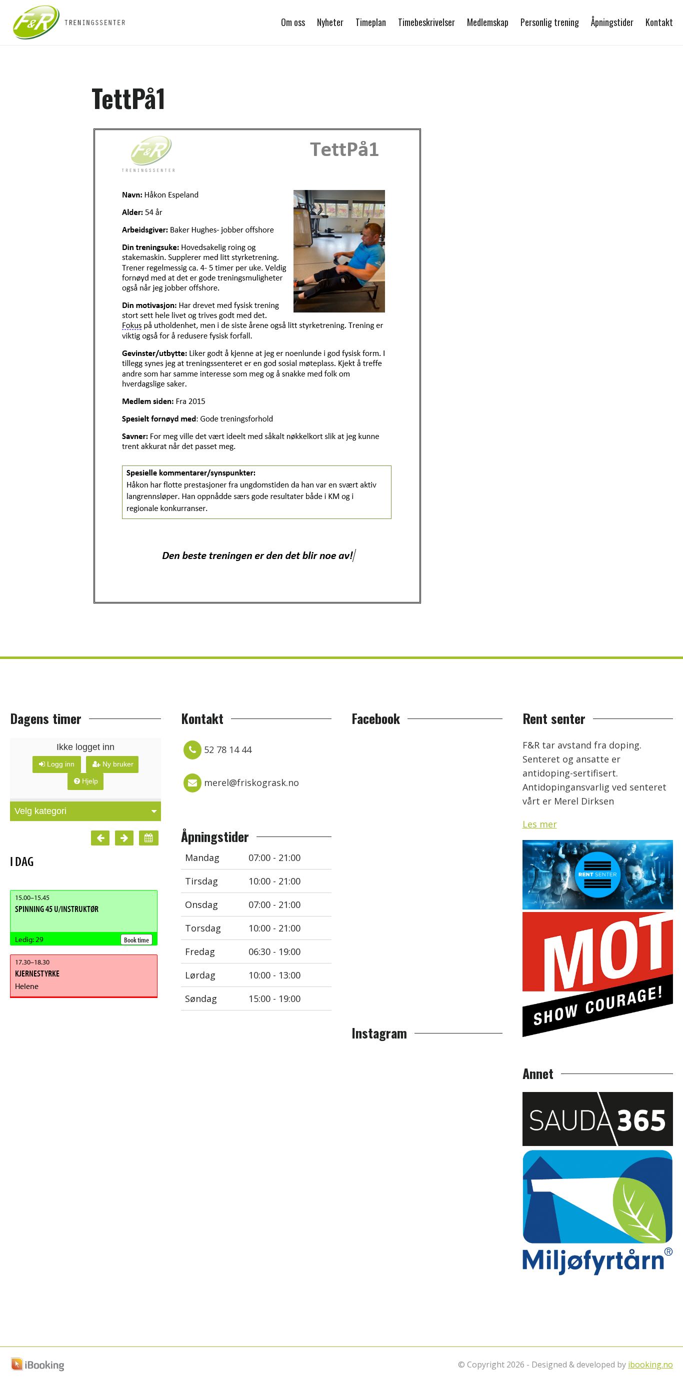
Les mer (539, 824)
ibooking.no (650, 1364)
